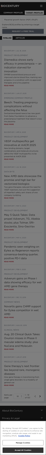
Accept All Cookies (23, 450)
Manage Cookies (23, 443)
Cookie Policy (24, 436)
